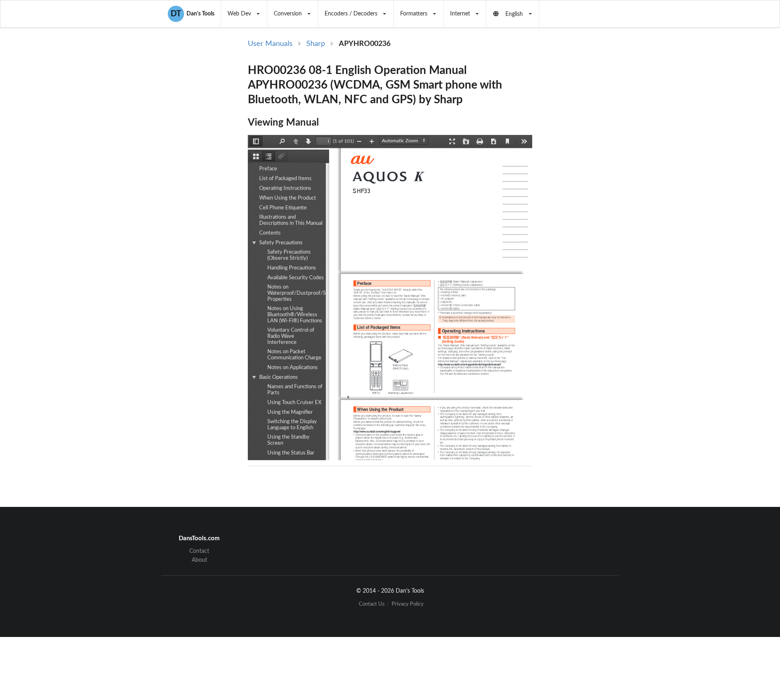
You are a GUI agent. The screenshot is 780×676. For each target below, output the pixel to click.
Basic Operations (278, 377)
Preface (268, 169)
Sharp (315, 44)
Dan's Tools (192, 14)
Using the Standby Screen (288, 440)
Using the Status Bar (290, 453)
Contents (270, 233)
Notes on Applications (292, 367)
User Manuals (270, 44)
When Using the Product (287, 198)
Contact (199, 551)
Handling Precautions (291, 268)
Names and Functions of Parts (295, 390)
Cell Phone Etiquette (283, 208)
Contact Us (372, 604)
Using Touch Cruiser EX (294, 402)
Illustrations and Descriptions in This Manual (291, 220)
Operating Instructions (285, 188)
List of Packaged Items (285, 178)
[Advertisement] (600, 171)
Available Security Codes (295, 277)
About (199, 560)
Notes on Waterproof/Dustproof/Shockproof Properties (308, 293)
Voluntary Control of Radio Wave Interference (290, 336)
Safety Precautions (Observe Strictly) (289, 255)
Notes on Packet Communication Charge (294, 355)
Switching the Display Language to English (292, 424)
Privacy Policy (408, 604)
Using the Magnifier (290, 412)
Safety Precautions (281, 243)
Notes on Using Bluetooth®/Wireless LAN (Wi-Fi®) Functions (294, 315)
